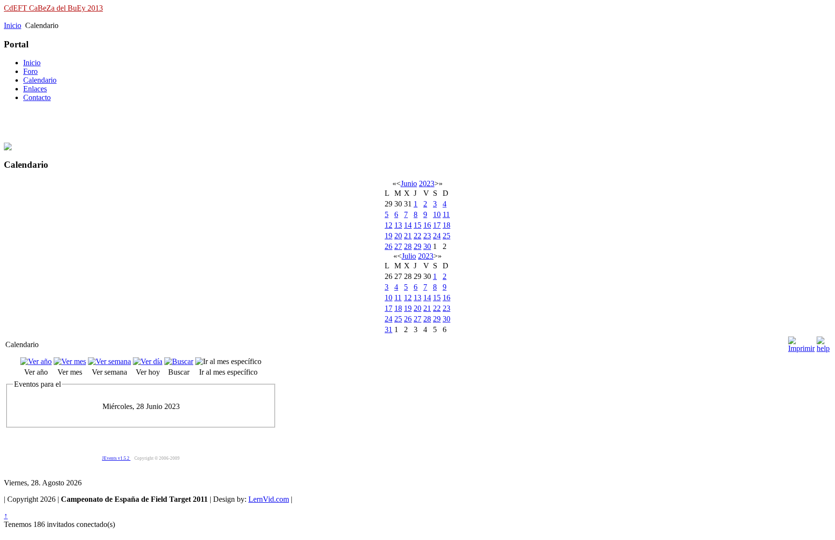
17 (437, 225)
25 (446, 236)
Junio (409, 183)
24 (437, 236)
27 (398, 246)
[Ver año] (36, 361)
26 (388, 246)
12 (388, 225)
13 (398, 225)
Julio (409, 256)
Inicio (12, 25)
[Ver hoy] (147, 361)
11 (446, 214)
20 (398, 236)
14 (408, 225)
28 (408, 246)
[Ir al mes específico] (228, 361)
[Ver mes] (70, 361)
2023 (426, 183)
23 (427, 236)
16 (427, 225)
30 (427, 246)
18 (446, 225)
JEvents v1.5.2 (116, 458)
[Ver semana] (109, 361)
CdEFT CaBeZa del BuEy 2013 (53, 8)
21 (408, 236)
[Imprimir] (801, 342)
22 (417, 236)
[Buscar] (178, 361)
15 (417, 225)
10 (437, 214)
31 (388, 329)
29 (417, 246)
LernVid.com (268, 499)
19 (388, 236)
